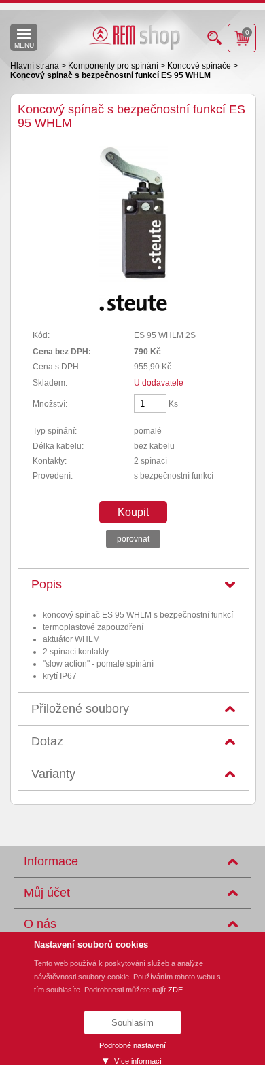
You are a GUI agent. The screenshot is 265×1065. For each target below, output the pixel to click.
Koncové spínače (200, 66)
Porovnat (133, 539)
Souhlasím (132, 1022)
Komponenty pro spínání (114, 66)
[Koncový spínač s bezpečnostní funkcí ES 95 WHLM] (133, 279)
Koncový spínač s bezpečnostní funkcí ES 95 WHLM (110, 75)
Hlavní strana (35, 66)
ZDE (175, 990)
